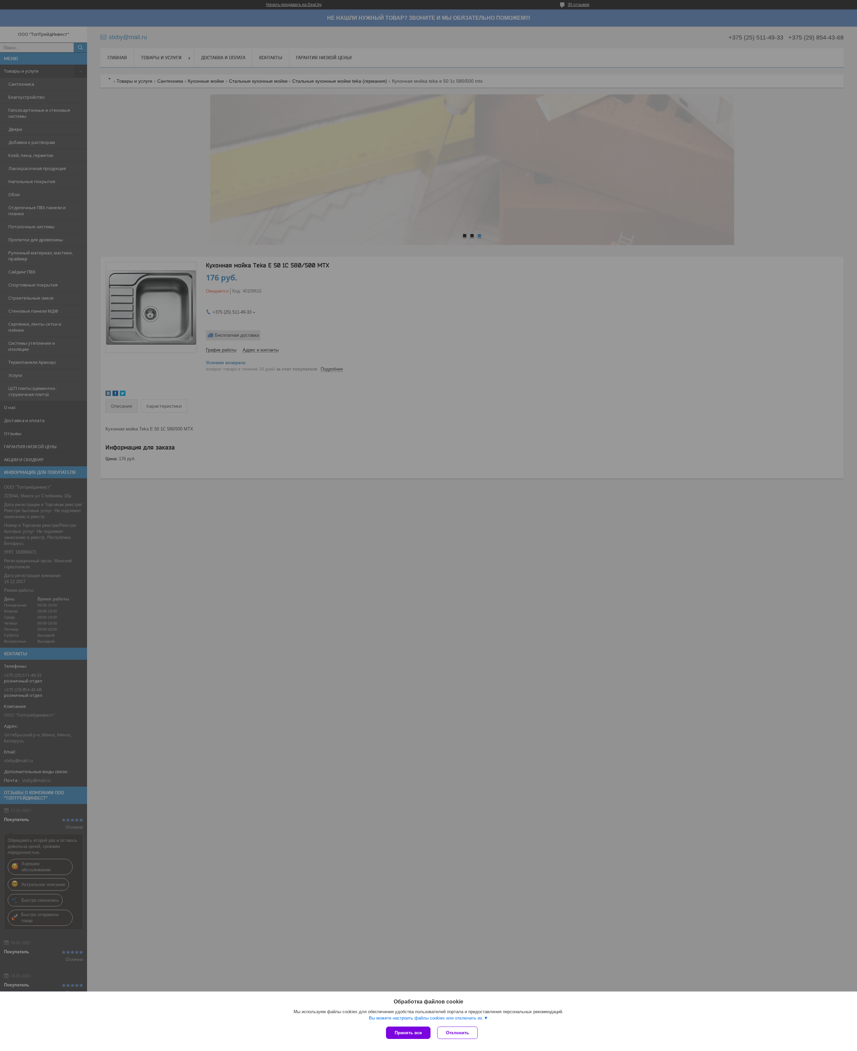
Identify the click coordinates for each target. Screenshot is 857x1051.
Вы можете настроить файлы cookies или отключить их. (426, 1018)
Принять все (408, 1032)
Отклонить (457, 1032)
